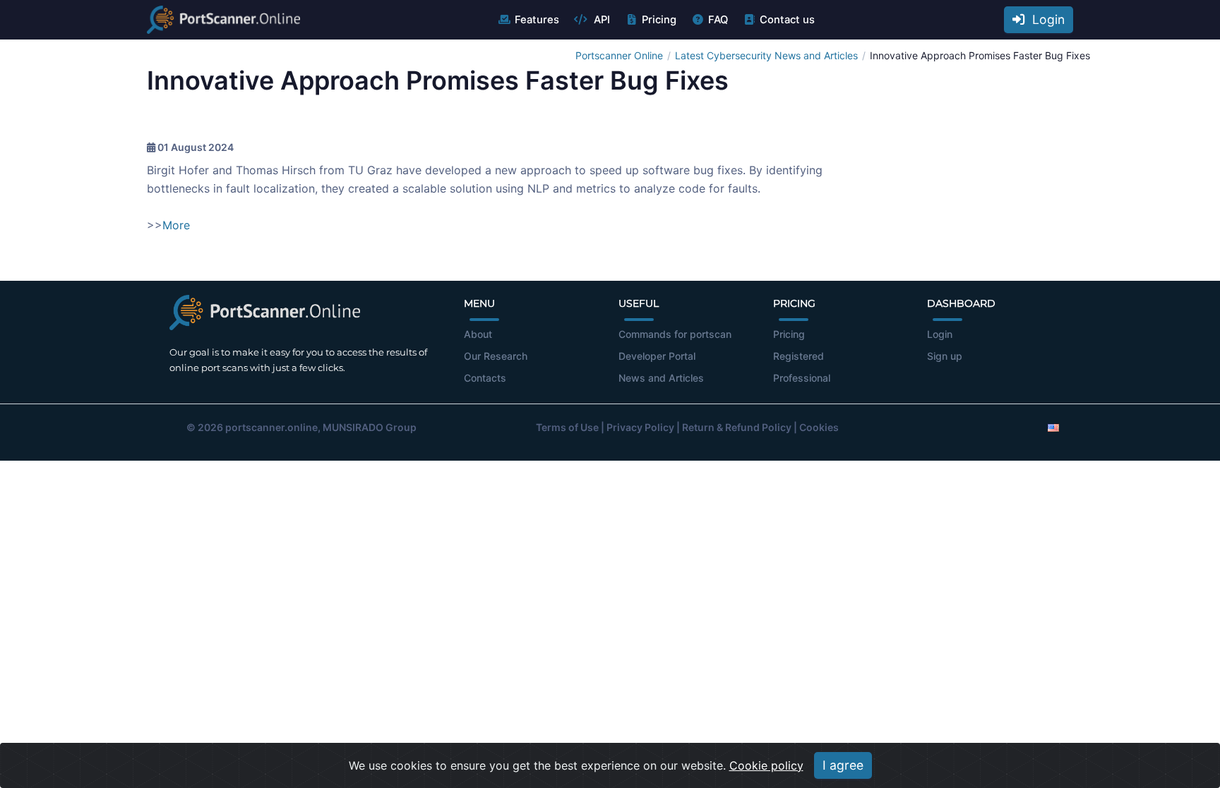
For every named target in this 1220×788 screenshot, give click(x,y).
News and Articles (661, 378)
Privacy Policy (640, 427)
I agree (843, 765)
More (176, 225)
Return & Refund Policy (736, 427)
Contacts (485, 378)
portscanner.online (271, 427)
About (478, 334)
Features (537, 19)
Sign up (944, 356)
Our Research (495, 356)
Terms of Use (567, 427)
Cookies (819, 427)
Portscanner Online (619, 55)
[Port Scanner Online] (223, 19)
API (600, 19)
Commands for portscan (674, 334)
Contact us (787, 19)
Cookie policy (766, 765)
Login (1045, 19)
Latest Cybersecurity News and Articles (766, 55)
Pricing (659, 19)
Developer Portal (656, 356)
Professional (801, 378)
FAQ (718, 19)
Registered (798, 356)
